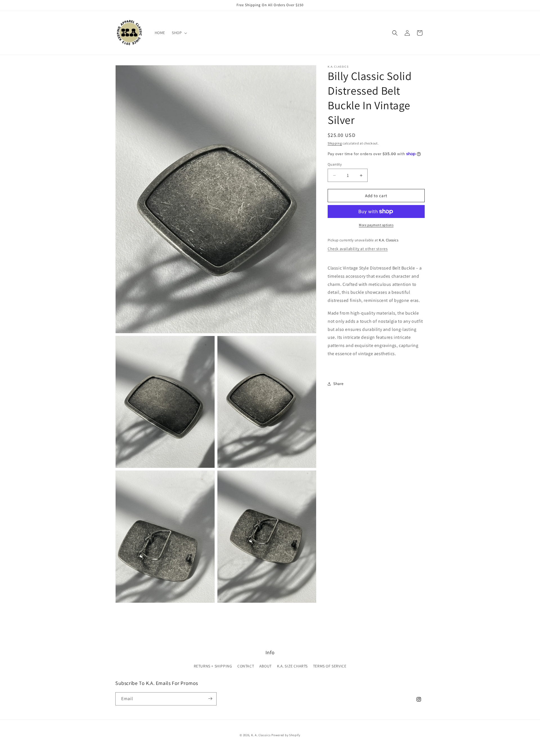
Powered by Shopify (285, 735)
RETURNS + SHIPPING (213, 666)
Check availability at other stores (358, 248)
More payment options (376, 225)
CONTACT (245, 666)
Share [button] (338, 383)
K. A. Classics (261, 735)
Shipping (335, 143)
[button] (178, 33)
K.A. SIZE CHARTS (292, 666)
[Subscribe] (210, 698)
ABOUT (265, 666)
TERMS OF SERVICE (329, 666)
